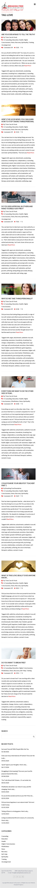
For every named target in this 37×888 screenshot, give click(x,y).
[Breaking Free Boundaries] (12, 6)
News (13, 42)
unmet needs (10, 94)
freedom (32, 76)
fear (28, 76)
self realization (20, 89)
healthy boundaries (22, 709)
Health (21, 40)
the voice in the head (14, 455)
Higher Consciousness (18, 78)
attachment (19, 701)
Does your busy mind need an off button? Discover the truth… (18, 757)
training (3, 719)
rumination (19, 358)
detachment (5, 76)
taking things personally (25, 91)
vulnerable (18, 94)
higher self (32, 350)
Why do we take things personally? (17, 299)
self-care (21, 360)
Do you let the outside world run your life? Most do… (17, 796)
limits (13, 712)
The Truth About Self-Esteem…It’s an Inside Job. (16, 780)
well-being (20, 273)
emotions (23, 345)
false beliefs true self (20, 76)
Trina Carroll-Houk (11, 37)
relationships (5, 86)
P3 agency (20, 884)
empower (24, 707)
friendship (4, 709)
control (11, 707)
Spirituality (24, 42)
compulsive (4, 707)
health (3, 350)
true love (10, 637)
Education (15, 40)
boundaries (19, 340)
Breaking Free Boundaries (13, 488)
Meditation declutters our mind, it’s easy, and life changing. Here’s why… (16, 788)
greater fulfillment (15, 348)
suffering (14, 91)
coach (21, 704)
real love (17, 632)
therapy (3, 94)
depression (26, 343)
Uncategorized (6, 45)
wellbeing (25, 94)
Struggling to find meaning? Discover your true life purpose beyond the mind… (16, 772)
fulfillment (4, 78)
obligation (22, 712)
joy (10, 353)
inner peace (4, 81)
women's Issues (25, 366)
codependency (21, 73)
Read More (27, 65)
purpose (11, 632)
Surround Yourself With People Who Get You (15, 749)
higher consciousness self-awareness (17, 350)
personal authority (7, 355)
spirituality (4, 363)
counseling (30, 73)
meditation (15, 81)
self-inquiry (29, 89)
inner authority (30, 78)
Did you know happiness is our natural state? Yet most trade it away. (17, 803)
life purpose (7, 712)
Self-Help (23, 670)
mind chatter (23, 81)
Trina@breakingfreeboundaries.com (21, 872)
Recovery (18, 42)
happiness (28, 348)
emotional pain (14, 345)
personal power (21, 714)
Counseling (8, 40)
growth (10, 709)
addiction (13, 430)
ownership (29, 712)
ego (31, 435)
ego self (7, 345)
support (28, 717)
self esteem (11, 89)
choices (16, 704)
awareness (4, 73)
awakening (27, 71)
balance (26, 701)
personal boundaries (11, 84)
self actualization (23, 86)
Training (31, 42)
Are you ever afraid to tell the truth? (18, 34)
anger (11, 337)
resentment (13, 717)
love (10, 81)
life (2, 712)
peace (3, 714)
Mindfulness (31, 81)
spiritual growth (6, 91)
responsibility (21, 717)
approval (12, 71)
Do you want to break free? (13, 663)
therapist (11, 366)
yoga (30, 94)
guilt (9, 78)
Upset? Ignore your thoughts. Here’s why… (14, 764)
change (3, 343)
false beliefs (30, 345)
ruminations (13, 86)
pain (2, 84)
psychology (27, 355)
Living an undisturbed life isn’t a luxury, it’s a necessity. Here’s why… (17, 819)
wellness (17, 366)
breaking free (12, 73)
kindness (30, 627)
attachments (19, 71)
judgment (32, 709)
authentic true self (27, 337)
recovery (31, 84)
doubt (11, 76)
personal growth (23, 84)
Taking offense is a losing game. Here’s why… (15, 811)
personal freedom (11, 714)
